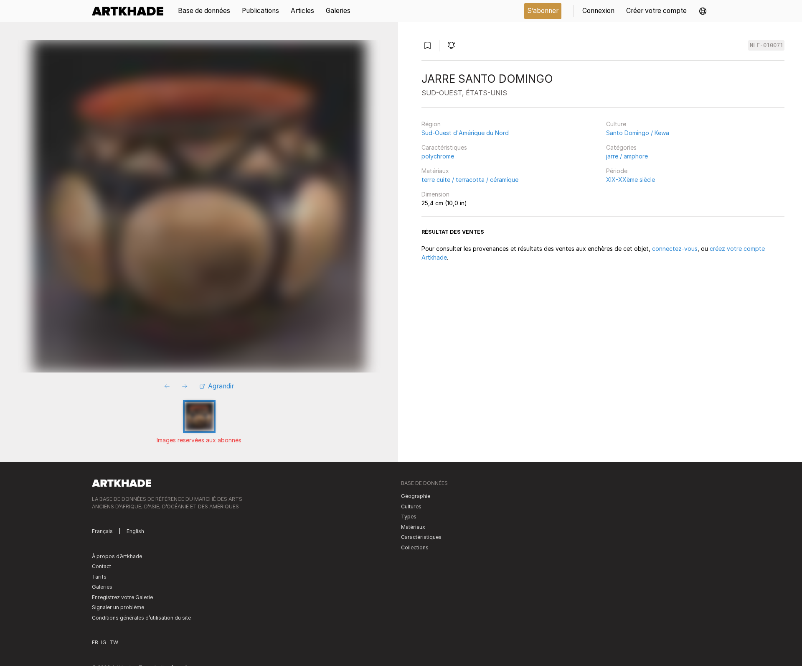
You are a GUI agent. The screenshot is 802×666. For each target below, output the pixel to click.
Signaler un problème (118, 607)
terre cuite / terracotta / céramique (469, 179)
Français (102, 531)
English (135, 531)
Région (431, 124)
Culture (616, 124)
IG (104, 642)
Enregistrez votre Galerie (122, 597)
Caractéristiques (444, 147)
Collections (415, 547)
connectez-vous (675, 248)
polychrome (437, 156)
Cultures (411, 506)
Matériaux (435, 170)
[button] (702, 11)
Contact (101, 566)
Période (616, 170)
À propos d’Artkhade (117, 556)
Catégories (621, 147)
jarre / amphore (627, 156)
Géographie (415, 496)
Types (408, 516)
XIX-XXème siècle (630, 179)
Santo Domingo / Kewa (637, 132)
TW (113, 642)
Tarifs (99, 577)
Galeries (102, 587)
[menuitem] (130, 11)
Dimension (435, 194)
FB (95, 642)
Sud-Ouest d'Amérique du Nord (465, 132)
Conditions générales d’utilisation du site (141, 618)
